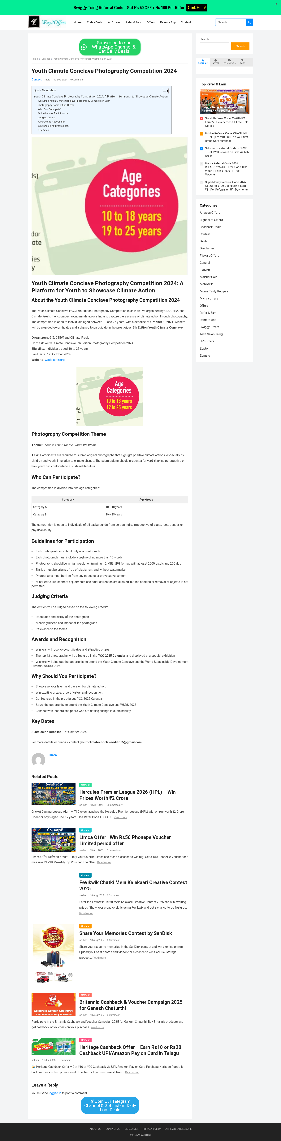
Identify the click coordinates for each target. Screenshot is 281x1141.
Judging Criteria (46, 117)
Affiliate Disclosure (178, 1128)
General (205, 263)
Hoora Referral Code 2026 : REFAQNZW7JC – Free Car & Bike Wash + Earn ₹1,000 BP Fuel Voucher (226, 169)
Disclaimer (207, 248)
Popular (203, 63)
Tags (242, 63)
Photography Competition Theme (56, 105)
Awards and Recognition (51, 121)
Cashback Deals (210, 227)
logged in (55, 1093)
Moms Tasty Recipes (214, 291)
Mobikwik (206, 284)
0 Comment (76, 79)
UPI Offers (207, 341)
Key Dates (43, 130)
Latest (215, 63)
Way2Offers (144, 1135)
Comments (229, 63)
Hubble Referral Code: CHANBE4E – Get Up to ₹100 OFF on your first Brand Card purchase (226, 137)
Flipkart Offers (209, 255)
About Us (95, 1128)
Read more (120, 817)
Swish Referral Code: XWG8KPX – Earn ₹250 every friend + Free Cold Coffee (226, 122)
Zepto (204, 348)
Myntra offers (209, 298)
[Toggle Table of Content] (163, 91)
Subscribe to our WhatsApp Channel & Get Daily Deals (114, 47)
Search (204, 39)
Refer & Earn (208, 313)
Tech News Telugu (212, 334)
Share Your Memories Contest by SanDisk (125, 933)
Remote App (208, 320)
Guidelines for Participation (53, 113)
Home (35, 59)
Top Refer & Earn (213, 84)
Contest (45, 59)
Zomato (205, 355)
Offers (204, 306)
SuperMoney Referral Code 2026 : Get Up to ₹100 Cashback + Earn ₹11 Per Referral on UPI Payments (226, 185)
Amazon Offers (210, 212)
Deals (204, 241)
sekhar (83, 804)
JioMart (205, 270)
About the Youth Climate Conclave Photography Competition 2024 (74, 100)
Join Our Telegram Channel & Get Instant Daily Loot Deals (110, 1105)
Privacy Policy (152, 1128)
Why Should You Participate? (53, 125)
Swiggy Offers (209, 327)
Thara (47, 79)
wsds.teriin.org (55, 360)
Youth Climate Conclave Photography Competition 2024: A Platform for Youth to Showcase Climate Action (101, 96)
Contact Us (113, 1128)
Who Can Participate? (50, 109)
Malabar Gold (208, 277)
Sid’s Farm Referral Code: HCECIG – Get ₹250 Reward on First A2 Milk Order (227, 152)
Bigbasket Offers (211, 220)
